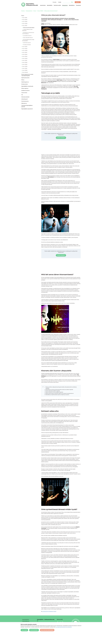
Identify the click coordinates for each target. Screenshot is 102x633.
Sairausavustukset (25, 96)
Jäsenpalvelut (65, 5)
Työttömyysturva (25, 82)
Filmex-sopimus (24, 88)
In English (59, 2)
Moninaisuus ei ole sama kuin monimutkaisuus (28, 33)
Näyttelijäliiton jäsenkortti (27, 108)
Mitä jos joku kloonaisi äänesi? (28, 27)
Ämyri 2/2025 (24, 62)
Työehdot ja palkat (57, 5)
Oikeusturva (24, 103)
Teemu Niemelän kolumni (28, 37)
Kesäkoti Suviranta (25, 90)
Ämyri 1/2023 (24, 25)
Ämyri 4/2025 (24, 66)
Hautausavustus (25, 101)
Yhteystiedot (78, 5)
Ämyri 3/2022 (24, 21)
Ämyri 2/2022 (24, 19)
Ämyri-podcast (25, 72)
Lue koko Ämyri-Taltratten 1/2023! (49, 611)
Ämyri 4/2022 (24, 23)
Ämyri (22, 15)
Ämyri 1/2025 (24, 60)
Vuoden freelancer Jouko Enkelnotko (27, 30)
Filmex (22, 79)
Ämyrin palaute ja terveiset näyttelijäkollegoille (27, 75)
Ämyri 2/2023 (24, 46)
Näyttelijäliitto (49, 5)
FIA (22, 94)
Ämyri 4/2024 (24, 58)
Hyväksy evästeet (61, 137)
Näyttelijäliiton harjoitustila (27, 86)
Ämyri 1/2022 (24, 17)
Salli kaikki (24, 630)
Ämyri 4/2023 (24, 50)
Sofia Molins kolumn (27, 42)
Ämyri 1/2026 (24, 68)
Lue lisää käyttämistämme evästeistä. (64, 626)
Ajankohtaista (43, 5)
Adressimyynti (24, 99)
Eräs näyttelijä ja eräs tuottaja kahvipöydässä (28, 40)
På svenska (54, 2)
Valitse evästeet (34, 630)
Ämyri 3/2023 (24, 48)
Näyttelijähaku (72, 5)
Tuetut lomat (24, 92)
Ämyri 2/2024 (24, 54)
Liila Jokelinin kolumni (27, 35)
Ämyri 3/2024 (24, 56)
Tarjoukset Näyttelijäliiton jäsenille (27, 106)
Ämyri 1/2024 (24, 52)
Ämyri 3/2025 (24, 64)
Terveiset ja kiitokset (27, 44)
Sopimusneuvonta (25, 77)
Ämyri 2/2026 (24, 70)
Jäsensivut (77, 2)
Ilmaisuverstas (24, 84)
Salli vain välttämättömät (47, 630)
